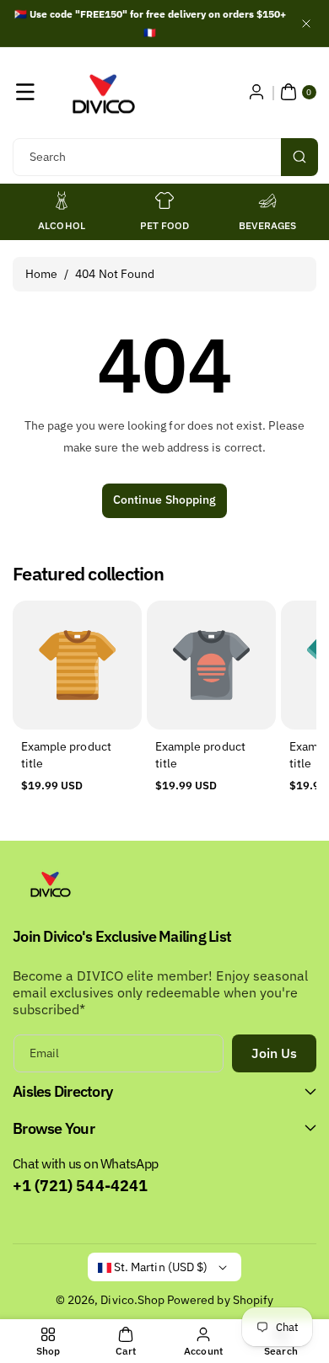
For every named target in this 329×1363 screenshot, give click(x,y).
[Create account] (256, 91)
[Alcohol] (61, 200)
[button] (25, 91)
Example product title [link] (66, 756)
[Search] (299, 157)
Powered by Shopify (220, 1299)
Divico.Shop (132, 1299)
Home (41, 273)
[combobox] (164, 157)
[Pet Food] (164, 200)
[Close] (306, 23)
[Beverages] (267, 200)
